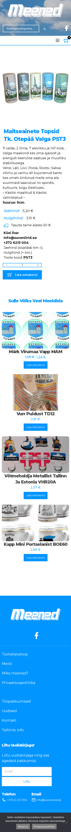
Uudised (9, 711)
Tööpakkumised (16, 701)
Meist (7, 663)
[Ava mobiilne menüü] (57, 40)
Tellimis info (13, 730)
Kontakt (9, 720)
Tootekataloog (15, 654)
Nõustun (23, 826)
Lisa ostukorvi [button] (35, 365)
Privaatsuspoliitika (18, 682)
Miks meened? (15, 673)
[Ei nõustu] (66, 822)
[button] (63, 61)
